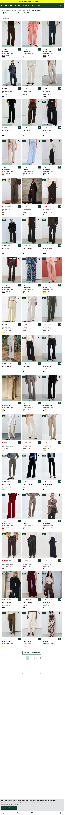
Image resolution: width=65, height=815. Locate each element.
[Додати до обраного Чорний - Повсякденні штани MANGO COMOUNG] (39, 455)
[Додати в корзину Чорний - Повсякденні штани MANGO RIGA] (59, 521)
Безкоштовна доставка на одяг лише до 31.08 (30, 1)
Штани (28, 10)
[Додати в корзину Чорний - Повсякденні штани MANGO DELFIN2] (59, 481)
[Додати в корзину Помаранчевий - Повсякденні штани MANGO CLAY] (39, 49)
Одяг (24, 10)
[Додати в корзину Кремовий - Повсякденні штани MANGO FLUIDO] (39, 639)
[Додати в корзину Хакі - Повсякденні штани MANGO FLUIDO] (19, 481)
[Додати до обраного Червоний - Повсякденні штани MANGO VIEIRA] (19, 495)
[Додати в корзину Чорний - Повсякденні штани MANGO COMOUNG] (39, 481)
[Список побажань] (46, 812)
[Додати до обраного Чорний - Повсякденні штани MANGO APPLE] (39, 534)
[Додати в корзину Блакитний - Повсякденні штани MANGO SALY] (39, 167)
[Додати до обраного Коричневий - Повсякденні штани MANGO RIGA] (39, 101)
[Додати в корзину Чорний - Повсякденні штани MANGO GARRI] (59, 363)
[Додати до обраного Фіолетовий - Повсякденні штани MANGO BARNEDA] (39, 180)
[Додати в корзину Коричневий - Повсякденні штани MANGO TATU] (19, 206)
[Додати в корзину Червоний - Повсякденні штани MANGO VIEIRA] (19, 521)
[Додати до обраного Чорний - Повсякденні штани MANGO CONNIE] (59, 219)
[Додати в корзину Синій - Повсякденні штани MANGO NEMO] (39, 285)
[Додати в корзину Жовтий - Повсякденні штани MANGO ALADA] (19, 324)
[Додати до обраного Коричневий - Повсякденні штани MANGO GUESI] (19, 219)
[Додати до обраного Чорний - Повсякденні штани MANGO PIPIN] (59, 141)
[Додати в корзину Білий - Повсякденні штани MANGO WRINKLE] (19, 363)
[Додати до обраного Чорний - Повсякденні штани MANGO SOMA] (59, 101)
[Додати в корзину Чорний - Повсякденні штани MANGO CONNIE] (59, 245)
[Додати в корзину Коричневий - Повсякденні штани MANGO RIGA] (39, 127)
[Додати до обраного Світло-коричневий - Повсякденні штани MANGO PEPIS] (39, 377)
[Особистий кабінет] (60, 812)
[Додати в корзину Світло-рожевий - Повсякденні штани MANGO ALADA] (59, 285)
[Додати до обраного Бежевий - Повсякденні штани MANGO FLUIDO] (59, 416)
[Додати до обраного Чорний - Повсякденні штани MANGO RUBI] (39, 337)
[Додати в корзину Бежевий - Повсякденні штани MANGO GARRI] (19, 403)
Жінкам (19, 10)
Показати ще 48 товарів (32, 652)
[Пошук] (61, 5)
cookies (20, 800)
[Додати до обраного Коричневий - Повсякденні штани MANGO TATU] (19, 180)
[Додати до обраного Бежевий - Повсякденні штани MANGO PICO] (59, 62)
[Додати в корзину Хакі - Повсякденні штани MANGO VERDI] (59, 324)
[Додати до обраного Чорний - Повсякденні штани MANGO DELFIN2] (59, 455)
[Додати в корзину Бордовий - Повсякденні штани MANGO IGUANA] (39, 599)
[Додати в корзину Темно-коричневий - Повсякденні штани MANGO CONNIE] (19, 285)
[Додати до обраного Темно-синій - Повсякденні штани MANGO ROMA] (59, 534)
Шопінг (9, 10)
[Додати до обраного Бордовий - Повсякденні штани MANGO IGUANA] (39, 573)
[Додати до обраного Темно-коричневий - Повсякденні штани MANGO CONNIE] (19, 259)
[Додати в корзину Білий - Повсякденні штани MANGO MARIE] (39, 88)
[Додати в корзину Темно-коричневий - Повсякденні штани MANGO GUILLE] (59, 599)
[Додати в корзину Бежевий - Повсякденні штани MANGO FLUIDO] (59, 442)
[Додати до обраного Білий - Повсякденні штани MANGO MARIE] (39, 62)
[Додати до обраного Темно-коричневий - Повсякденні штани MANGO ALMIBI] (19, 23)
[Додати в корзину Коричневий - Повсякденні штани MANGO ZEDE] (19, 167)
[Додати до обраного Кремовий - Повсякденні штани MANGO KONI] (59, 613)
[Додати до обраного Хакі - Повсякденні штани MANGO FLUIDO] (19, 455)
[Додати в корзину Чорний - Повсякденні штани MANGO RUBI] (39, 363)
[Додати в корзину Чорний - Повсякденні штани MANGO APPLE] (39, 560)
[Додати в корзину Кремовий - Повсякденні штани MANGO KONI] (59, 639)
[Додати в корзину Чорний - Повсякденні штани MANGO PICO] (19, 127)
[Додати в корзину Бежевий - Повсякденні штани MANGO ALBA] (19, 442)
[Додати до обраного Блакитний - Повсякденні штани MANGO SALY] (39, 141)
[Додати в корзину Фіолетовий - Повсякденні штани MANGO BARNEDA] (39, 206)
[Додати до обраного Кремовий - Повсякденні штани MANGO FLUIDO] (39, 613)
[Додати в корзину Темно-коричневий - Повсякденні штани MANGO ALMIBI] (19, 49)
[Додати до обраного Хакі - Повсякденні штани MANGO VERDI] (59, 298)
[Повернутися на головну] (6, 5)
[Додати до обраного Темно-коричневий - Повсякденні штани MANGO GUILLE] (59, 573)
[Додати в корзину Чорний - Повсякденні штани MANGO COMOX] (59, 403)
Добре (9, 808)
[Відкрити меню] (17, 812)
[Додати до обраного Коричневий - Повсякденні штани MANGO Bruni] (39, 495)
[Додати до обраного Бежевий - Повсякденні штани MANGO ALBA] (19, 416)
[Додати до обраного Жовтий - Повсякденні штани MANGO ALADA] (19, 298)
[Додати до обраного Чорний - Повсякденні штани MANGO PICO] (19, 101)
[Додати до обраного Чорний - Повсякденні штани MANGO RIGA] (59, 495)
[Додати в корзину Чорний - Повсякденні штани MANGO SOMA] (59, 127)
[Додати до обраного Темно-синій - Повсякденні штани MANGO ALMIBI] (59, 23)
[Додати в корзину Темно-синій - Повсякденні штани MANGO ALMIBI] (59, 49)
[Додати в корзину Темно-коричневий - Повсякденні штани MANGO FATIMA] (59, 206)
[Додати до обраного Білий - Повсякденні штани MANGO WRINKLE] (19, 337)
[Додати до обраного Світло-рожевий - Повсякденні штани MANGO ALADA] (59, 259)
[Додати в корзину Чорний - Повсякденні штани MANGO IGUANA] (39, 245)
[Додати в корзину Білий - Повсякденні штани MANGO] (39, 324)
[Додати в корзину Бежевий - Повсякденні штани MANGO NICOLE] (39, 442)
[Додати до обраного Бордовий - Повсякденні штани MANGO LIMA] (19, 534)
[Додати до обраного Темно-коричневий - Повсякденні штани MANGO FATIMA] (59, 180)
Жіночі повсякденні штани (40, 673)
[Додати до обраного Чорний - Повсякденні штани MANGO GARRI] (59, 337)
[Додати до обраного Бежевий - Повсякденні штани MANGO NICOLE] (39, 416)
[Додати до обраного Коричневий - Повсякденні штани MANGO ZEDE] (19, 141)
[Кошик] (32, 812)
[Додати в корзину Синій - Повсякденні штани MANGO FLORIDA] (19, 88)
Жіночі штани (29, 673)
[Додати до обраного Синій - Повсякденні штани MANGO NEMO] (39, 259)
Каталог (14, 10)
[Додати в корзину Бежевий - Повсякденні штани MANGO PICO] (59, 88)
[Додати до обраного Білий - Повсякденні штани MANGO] (39, 298)
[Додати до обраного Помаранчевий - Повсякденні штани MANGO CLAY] (39, 23)
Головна (4, 10)
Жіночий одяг (21, 673)
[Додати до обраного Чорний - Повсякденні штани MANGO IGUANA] (39, 219)
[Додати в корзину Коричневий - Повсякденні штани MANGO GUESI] (19, 245)
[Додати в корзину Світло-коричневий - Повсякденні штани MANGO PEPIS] (39, 403)
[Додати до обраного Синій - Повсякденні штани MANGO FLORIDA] (19, 62)
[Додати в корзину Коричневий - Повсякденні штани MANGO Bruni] (39, 521)
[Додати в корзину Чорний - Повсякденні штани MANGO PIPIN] (59, 167)
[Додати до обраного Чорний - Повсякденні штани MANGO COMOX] (59, 377)
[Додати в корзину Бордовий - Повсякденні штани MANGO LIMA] (19, 560)
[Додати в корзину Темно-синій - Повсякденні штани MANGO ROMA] (59, 560)
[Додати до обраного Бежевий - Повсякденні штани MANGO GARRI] (19, 377)
